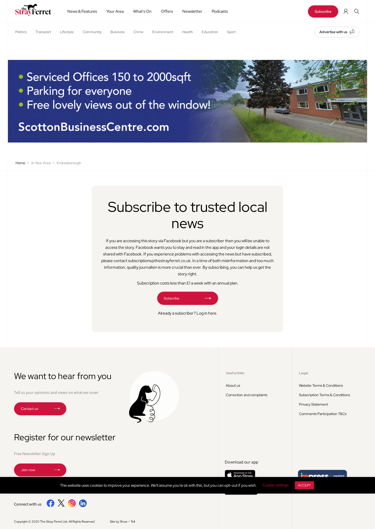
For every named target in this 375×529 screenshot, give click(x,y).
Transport (43, 32)
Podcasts (220, 11)
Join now (28, 470)
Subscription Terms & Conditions (324, 395)
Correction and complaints (246, 395)
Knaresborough (69, 163)
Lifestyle (67, 32)
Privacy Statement (313, 404)
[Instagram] (72, 506)
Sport (231, 32)
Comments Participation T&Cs (322, 413)
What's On (142, 11)
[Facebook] (51, 506)
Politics (21, 32)
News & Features (82, 11)
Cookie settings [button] (275, 485)
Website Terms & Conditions (321, 385)
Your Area (115, 11)
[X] (61, 505)
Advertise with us (333, 32)
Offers (167, 11)
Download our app (241, 462)
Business (117, 32)
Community (92, 32)
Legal (303, 373)
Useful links (235, 373)
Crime (138, 32)
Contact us (29, 408)
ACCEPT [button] (304, 485)
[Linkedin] (83, 506)
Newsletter (192, 11)
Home (20, 163)
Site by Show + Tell (122, 522)
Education (210, 32)
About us (233, 385)
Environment (162, 32)
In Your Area (41, 163)
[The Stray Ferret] (34, 10)
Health (187, 32)
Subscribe (323, 11)
